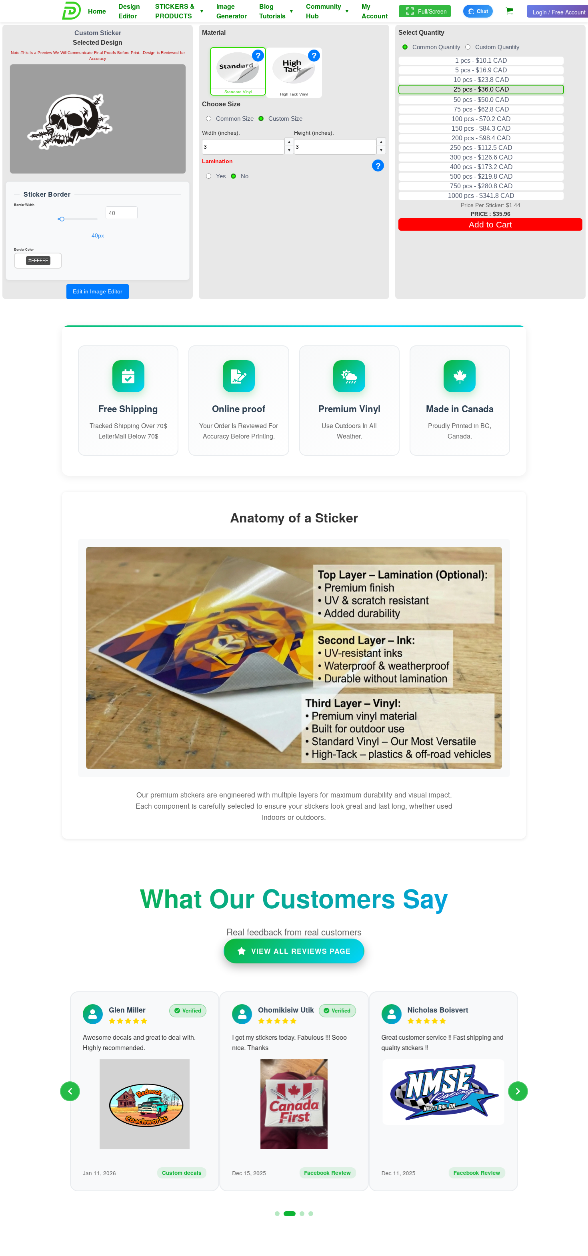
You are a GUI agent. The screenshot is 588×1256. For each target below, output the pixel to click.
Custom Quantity (497, 47)
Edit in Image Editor (97, 291)
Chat (482, 11)
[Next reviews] (518, 1091)
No (244, 176)
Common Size (235, 119)
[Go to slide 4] (310, 1213)
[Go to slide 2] (290, 1213)
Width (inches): (246, 141)
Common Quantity (436, 47)
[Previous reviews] (70, 1091)
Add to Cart (490, 224)
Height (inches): (338, 141)
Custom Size (285, 119)
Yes (221, 176)
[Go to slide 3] (302, 1213)
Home (97, 11)
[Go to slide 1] (277, 1213)
